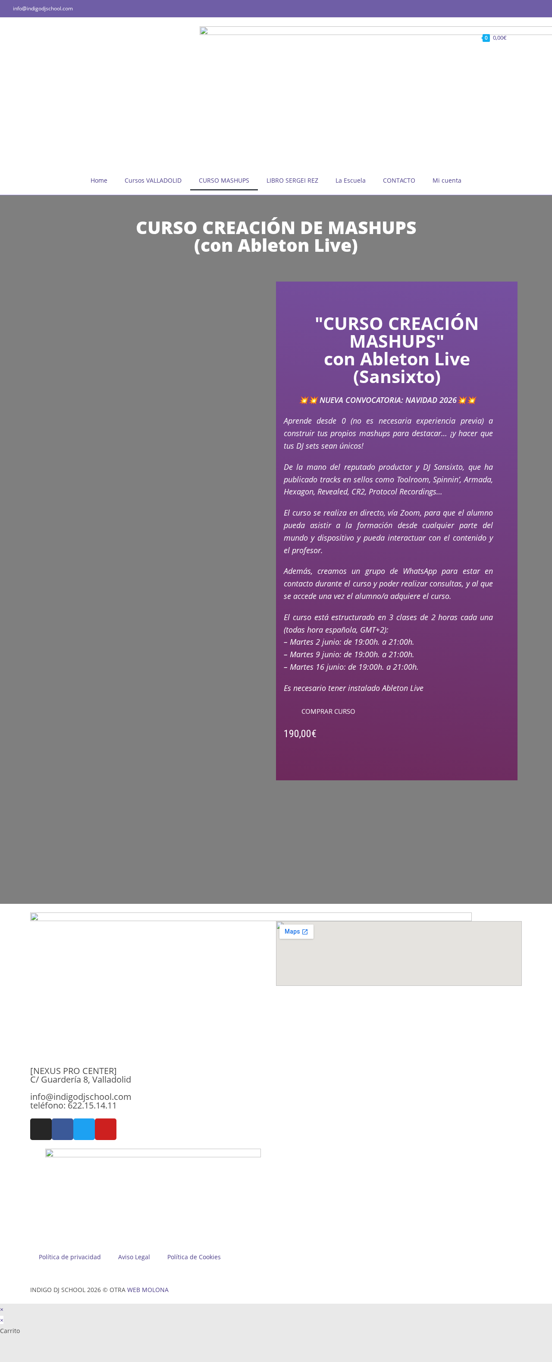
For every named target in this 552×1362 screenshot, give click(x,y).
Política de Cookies (194, 1257)
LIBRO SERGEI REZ (292, 180)
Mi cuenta (447, 180)
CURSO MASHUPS (224, 180)
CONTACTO (399, 180)
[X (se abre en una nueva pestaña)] (507, 8)
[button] (325, 711)
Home (99, 180)
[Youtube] (105, 1129)
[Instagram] (41, 1129)
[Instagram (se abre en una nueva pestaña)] (527, 8)
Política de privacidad (70, 1257)
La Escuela (351, 180)
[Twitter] (84, 1129)
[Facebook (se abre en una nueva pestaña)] (517, 8)
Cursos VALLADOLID (153, 180)
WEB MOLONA (148, 1290)
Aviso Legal (134, 1257)
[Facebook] (62, 1129)
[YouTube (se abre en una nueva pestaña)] (535, 8)
